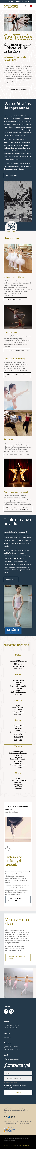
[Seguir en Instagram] (11, 1011)
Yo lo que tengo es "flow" (17, 455)
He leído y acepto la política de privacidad (15, 1087)
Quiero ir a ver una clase (17, 957)
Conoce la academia (18, 89)
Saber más (11, 579)
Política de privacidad (10, 1145)
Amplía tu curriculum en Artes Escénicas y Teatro (16, 508)
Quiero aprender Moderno (17, 350)
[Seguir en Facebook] (6, 1011)
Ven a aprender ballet (15, 299)
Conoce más (11, 175)
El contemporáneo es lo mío (16, 375)
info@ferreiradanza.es (11, 1059)
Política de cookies (23, 1145)
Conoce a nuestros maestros (17, 899)
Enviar (18, 1092)
